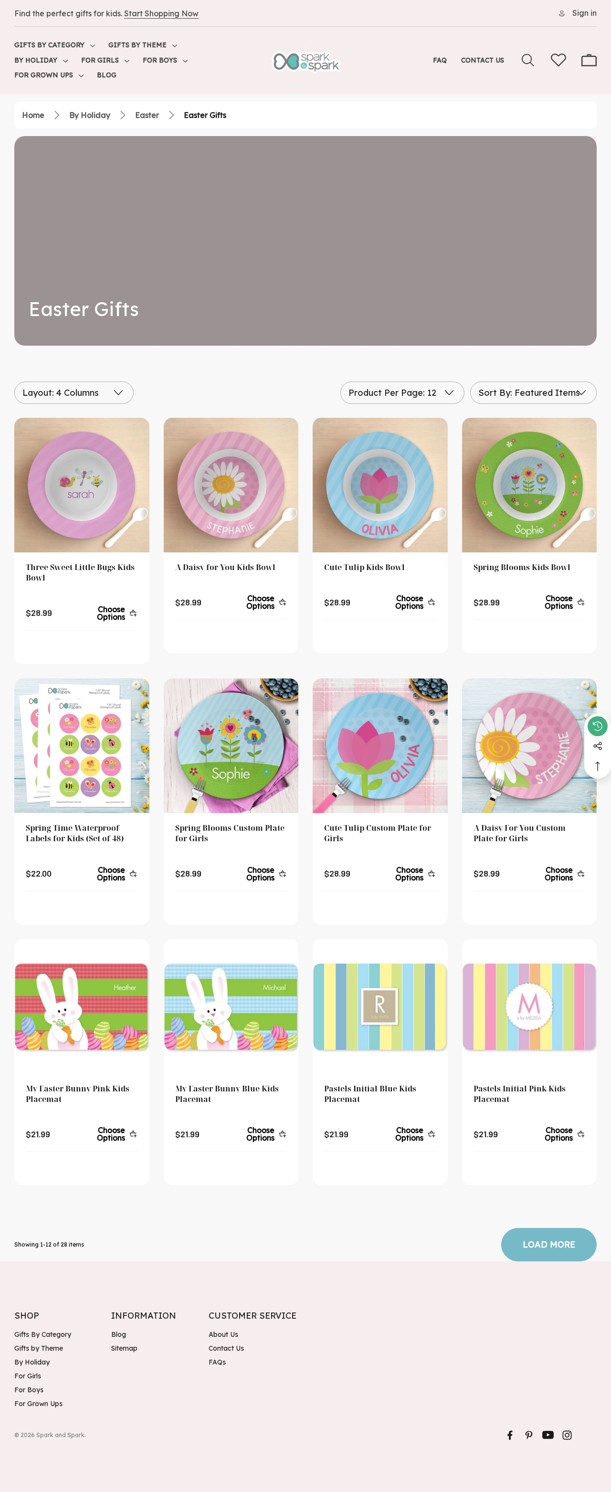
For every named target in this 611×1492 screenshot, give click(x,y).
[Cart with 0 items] (589, 60)
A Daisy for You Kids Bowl (225, 567)
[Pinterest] (529, 1435)
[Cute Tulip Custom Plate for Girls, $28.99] (380, 746)
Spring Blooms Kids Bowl (522, 567)
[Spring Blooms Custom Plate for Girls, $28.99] (231, 746)
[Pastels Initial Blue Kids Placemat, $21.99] (380, 1006)
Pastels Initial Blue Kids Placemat (370, 1093)
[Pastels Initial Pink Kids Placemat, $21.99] (529, 1006)
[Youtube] (548, 1435)
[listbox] (533, 392)
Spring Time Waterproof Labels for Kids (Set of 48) (75, 833)
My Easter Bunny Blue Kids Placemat (227, 1093)
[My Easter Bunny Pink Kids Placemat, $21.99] (81, 1006)
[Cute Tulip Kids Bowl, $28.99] (380, 485)
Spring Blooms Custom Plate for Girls (229, 833)
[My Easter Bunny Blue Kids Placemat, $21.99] (231, 1006)
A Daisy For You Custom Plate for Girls (520, 833)
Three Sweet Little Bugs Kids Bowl (80, 572)
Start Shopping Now (161, 13)
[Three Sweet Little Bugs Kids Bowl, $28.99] (81, 485)
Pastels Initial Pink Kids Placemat (520, 1093)
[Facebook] (510, 1435)
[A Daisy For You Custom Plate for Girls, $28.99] (529, 746)
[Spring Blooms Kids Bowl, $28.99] (529, 485)
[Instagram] (567, 1435)
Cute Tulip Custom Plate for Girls (377, 833)
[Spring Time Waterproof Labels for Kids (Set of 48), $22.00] (81, 746)
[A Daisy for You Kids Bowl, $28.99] (231, 485)
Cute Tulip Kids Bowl (364, 567)
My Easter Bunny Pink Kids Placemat (77, 1093)
